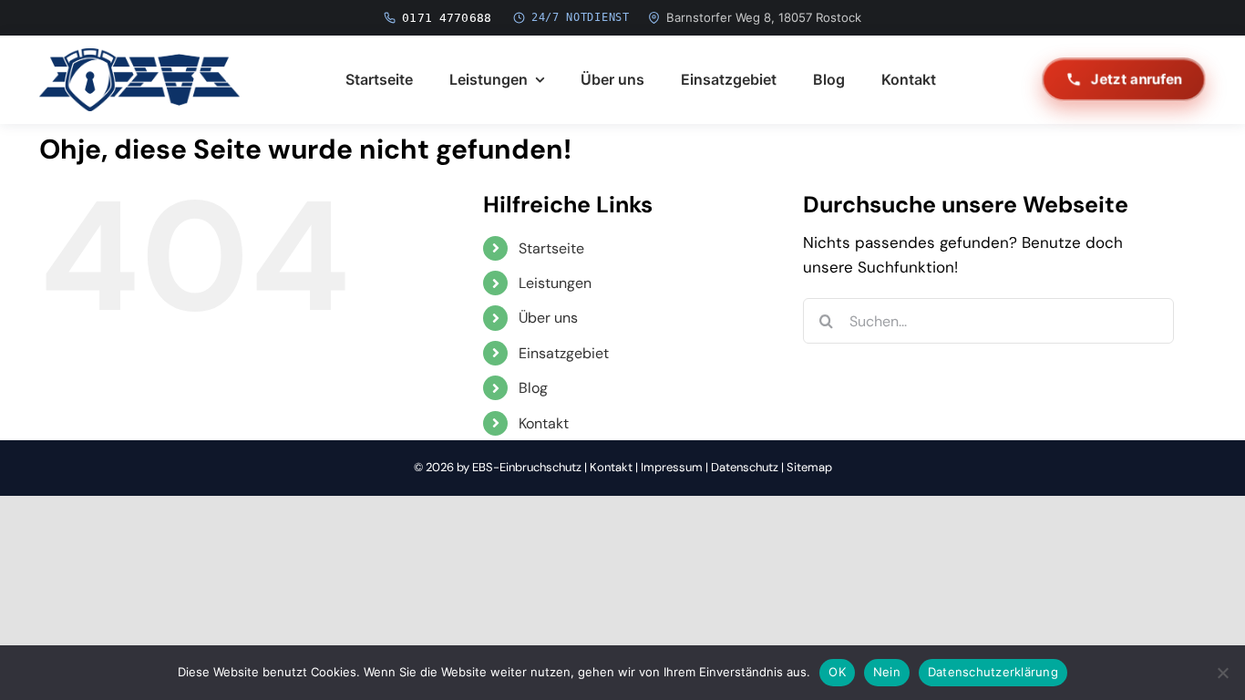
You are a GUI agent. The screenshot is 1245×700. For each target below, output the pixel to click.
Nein (886, 671)
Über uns (548, 317)
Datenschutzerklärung (993, 671)
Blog (533, 387)
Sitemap (809, 467)
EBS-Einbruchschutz (526, 467)
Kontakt (544, 423)
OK (837, 671)
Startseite (551, 248)
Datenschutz (744, 467)
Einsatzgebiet (564, 353)
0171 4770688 (446, 18)
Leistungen (555, 283)
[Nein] (1222, 673)
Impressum (672, 467)
